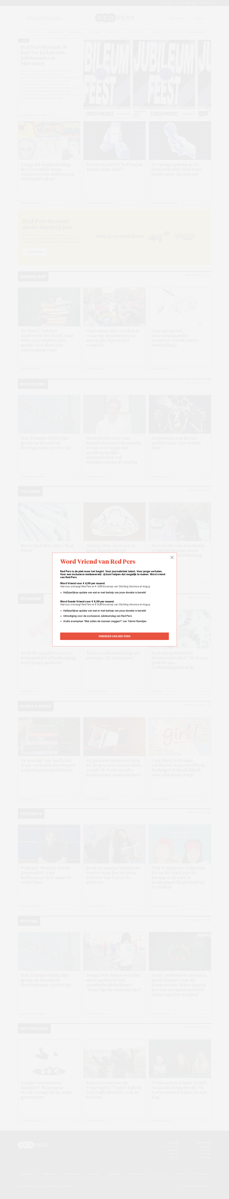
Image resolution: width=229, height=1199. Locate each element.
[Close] (172, 557)
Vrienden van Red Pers (114, 636)
